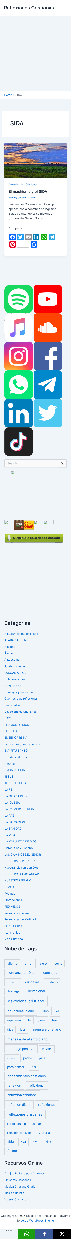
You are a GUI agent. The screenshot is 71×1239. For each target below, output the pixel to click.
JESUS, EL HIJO (15, 783)
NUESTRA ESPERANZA (19, 861)
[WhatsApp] (18, 384)
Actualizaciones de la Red (21, 634)
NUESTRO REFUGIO (17, 880)
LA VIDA (10, 835)
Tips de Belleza (14, 1193)
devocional (36, 991)
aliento (12, 963)
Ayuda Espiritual (14, 666)
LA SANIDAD (12, 828)
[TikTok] (18, 441)
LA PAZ (9, 815)
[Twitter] (48, 413)
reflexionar (37, 1085)
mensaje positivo (21, 1049)
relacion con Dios (19, 1133)
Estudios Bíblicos (15, 757)
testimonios (12, 932)
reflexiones (47, 1105)
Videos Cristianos (16, 1199)
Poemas (9, 893)
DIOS (7, 718)
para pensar (15, 1067)
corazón (12, 982)
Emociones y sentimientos (22, 744)
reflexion (14, 1085)
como (58, 963)
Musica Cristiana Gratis (19, 1186)
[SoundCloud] (48, 327)
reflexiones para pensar (24, 1124)
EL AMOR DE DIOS (16, 725)
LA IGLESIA (12, 802)
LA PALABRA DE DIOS (19, 809)
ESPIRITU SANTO (16, 750)
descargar (14, 991)
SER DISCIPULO (15, 926)
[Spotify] (18, 299)
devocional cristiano (26, 1001)
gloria (41, 1020)
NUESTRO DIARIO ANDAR (21, 874)
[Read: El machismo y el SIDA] (35, 160)
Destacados (12, 705)
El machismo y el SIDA (28, 191)
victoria (44, 1133)
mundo (11, 1058)
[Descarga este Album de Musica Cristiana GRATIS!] (35, 493)
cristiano (52, 982)
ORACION (11, 887)
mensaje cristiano (47, 1029)
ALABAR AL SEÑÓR (17, 640)
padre (27, 1058)
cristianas (32, 982)
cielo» (44, 963)
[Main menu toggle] (63, 8)
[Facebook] (48, 356)
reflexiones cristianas (25, 1114)
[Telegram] (48, 384)
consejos (50, 973)
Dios (45, 1011)
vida (10, 1141)
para (42, 1058)
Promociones (13, 900)
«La (23, 1141)
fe (29, 1020)
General (9, 764)
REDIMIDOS (12, 906)
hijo (54, 1020)
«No (48, 1141)
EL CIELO (10, 731)
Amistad (9, 647)
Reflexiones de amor (18, 913)
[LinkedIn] (18, 413)
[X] (62, 1234)
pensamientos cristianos (27, 1076)
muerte (47, 1049)
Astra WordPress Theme (37, 1220)
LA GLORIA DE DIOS (17, 796)
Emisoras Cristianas (17, 1180)
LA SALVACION (14, 822)
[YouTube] (48, 299)
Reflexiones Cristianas (29, 7)
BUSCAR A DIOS (15, 673)
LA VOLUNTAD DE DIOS (20, 841)
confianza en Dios (21, 973)
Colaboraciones (14, 679)
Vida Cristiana (13, 939)
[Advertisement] (35, 53)
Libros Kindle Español (18, 848)
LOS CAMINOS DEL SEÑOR (22, 854)
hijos (10, 1029)
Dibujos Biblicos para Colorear (24, 1173)
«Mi (35, 1141)
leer (22, 1029)
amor (29, 963)
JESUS (8, 776)
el (57, 1011)
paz (34, 1067)
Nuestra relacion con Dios (21, 867)
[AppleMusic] (18, 327)
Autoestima (12, 659)
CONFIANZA (12, 686)
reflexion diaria (18, 1105)
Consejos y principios (18, 692)
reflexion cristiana (22, 1095)
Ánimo (8, 653)
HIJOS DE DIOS (14, 770)
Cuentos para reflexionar (20, 698)
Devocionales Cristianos (23, 184)
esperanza (14, 1020)
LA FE (8, 789)
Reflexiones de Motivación (21, 919)
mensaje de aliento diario (27, 1039)
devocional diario (21, 1011)
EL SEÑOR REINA (15, 737)
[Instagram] (18, 356)
